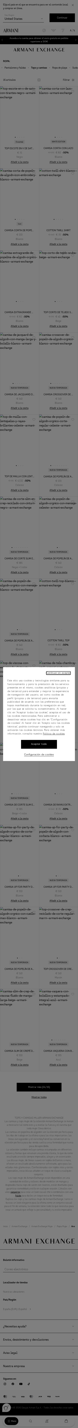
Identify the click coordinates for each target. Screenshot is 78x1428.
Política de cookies (54, 734)
